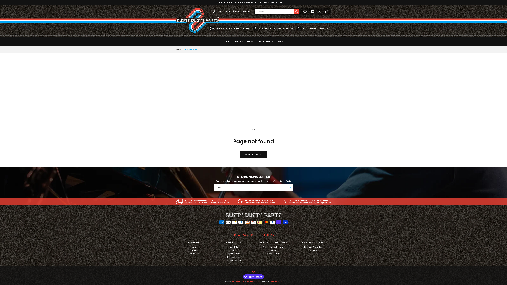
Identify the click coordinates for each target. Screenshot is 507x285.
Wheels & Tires (273, 253)
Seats (273, 250)
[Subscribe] (290, 187)
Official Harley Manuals (273, 247)
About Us (233, 247)
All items (313, 250)
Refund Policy (233, 257)
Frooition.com (276, 281)
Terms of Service (233, 260)
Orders (194, 250)
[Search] (296, 11)
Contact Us (194, 253)
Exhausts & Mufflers (313, 247)
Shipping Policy (233, 253)
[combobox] (277, 11)
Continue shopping (254, 154)
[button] (326, 11)
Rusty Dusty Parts (238, 281)
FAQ (233, 250)
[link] (202, 201)
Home (178, 50)
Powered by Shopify (254, 281)
